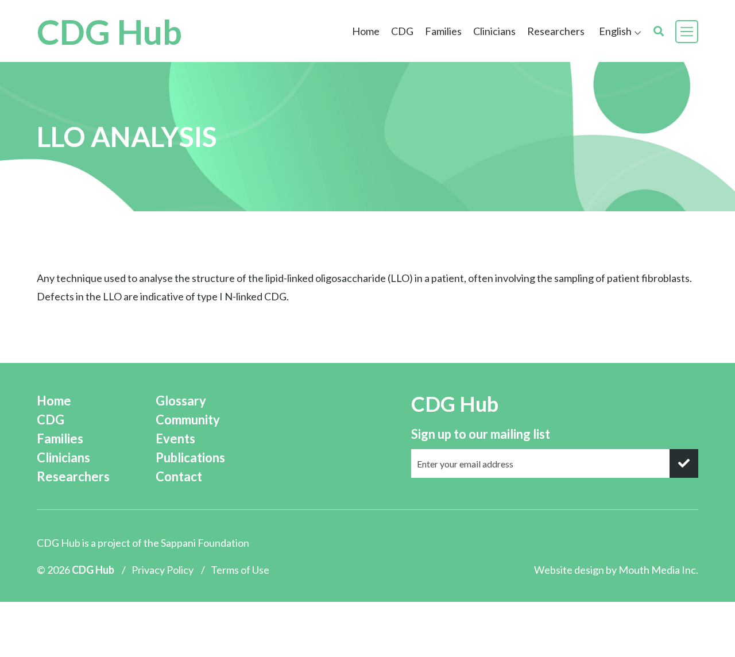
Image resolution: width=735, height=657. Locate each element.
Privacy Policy (162, 569)
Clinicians (63, 457)
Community (188, 419)
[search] (658, 31)
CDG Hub (109, 31)
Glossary (181, 400)
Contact (179, 476)
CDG (50, 419)
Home (366, 31)
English (615, 31)
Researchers (556, 31)
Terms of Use (240, 569)
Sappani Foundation (205, 542)
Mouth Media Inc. (658, 569)
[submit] (684, 463)
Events (175, 438)
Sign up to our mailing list (480, 434)
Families (60, 438)
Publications (190, 457)
